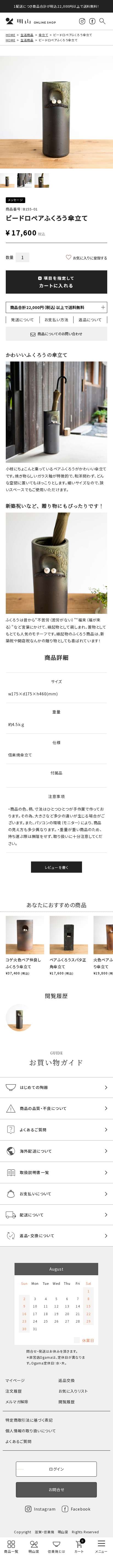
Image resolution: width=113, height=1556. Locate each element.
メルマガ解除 (17, 1401)
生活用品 (27, 35)
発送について (22, 319)
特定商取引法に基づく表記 (29, 1420)
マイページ (15, 1380)
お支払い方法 (56, 319)
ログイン (56, 1469)
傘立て (43, 35)
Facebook (81, 1509)
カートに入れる (57, 282)
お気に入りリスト (73, 1391)
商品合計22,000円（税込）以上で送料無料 (47, 307)
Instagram (45, 1509)
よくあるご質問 (18, 1441)
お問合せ (56, 1489)
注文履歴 (13, 1391)
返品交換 (66, 1380)
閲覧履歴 (66, 1401)
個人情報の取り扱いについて (30, 1430)
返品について (90, 319)
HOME (10, 35)
